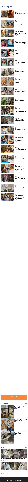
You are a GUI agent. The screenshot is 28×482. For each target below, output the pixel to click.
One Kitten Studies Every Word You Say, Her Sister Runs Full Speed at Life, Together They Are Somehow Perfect (20, 140)
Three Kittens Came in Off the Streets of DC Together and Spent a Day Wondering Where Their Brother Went (20, 432)
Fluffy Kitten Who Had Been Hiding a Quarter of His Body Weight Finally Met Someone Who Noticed (20, 188)
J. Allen (18, 21)
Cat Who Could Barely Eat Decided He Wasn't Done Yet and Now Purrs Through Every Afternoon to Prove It (20, 198)
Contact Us (14, 479)
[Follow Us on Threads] (18, 398)
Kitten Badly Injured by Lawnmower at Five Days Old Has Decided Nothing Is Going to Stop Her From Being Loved (20, 91)
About (5, 479)
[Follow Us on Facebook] (10, 398)
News (15, 20)
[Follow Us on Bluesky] (16, 398)
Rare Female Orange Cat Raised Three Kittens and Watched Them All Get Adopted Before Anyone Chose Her (20, 419)
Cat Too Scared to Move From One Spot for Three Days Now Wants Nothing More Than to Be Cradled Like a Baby (20, 53)
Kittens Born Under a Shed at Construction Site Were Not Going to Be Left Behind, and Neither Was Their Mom (20, 43)
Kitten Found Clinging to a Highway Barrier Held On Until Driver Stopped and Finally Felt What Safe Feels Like (20, 178)
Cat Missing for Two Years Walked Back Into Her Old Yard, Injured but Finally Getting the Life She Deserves (20, 120)
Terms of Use (21, 479)
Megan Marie (19, 31)
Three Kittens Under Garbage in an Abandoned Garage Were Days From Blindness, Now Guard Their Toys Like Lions (20, 111)
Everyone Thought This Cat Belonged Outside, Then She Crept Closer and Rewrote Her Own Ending (19, 159)
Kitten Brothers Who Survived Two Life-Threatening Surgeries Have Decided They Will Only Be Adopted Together (20, 169)
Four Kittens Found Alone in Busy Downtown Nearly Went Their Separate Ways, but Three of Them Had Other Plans (20, 24)
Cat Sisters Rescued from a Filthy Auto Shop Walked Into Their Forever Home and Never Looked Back (20, 406)
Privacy (18, 479)
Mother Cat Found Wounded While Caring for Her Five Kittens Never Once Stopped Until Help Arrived (20, 101)
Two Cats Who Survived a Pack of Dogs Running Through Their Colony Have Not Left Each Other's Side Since (20, 62)
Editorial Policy (9, 479)
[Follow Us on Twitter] (12, 398)
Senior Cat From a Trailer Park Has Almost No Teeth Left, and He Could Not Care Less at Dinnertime (20, 33)
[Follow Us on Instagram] (14, 398)
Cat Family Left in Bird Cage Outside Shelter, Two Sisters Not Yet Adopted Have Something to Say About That (20, 72)
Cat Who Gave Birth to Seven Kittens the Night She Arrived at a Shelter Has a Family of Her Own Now (20, 82)
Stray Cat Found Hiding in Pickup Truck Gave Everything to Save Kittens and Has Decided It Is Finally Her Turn (20, 130)
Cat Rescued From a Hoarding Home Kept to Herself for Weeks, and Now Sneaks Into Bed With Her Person (20, 14)
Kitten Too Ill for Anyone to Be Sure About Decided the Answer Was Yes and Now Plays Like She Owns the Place (20, 149)
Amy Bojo (20, 21)
